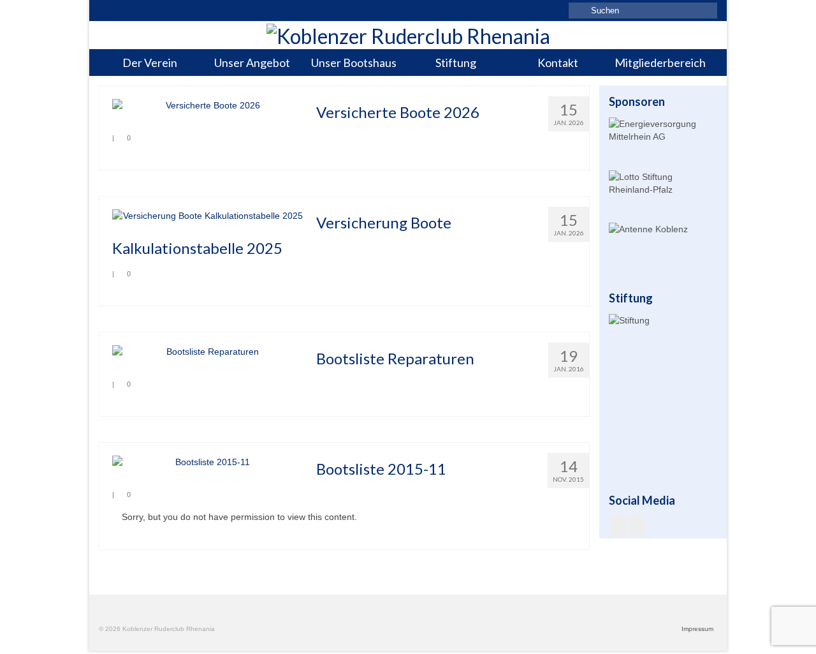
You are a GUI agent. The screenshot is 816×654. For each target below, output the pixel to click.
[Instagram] (637, 526)
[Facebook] (619, 526)
